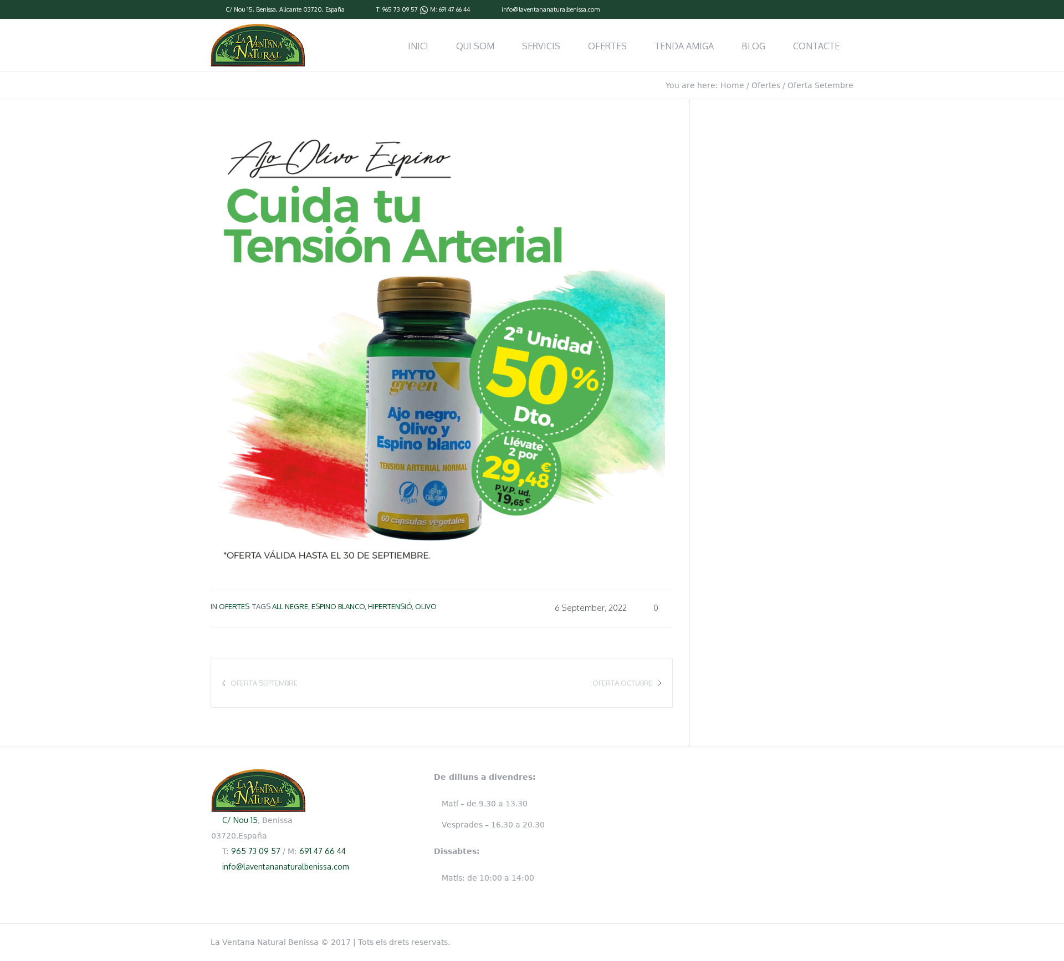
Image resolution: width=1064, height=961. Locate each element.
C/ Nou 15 (239, 9)
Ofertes (765, 85)
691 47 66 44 (454, 9)
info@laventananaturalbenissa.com (551, 9)
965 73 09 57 (400, 9)
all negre (290, 606)
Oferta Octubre (622, 682)
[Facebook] (847, 10)
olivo (426, 606)
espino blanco (338, 606)
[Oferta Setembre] (438, 342)
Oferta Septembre (264, 682)
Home (732, 85)
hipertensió (390, 606)
